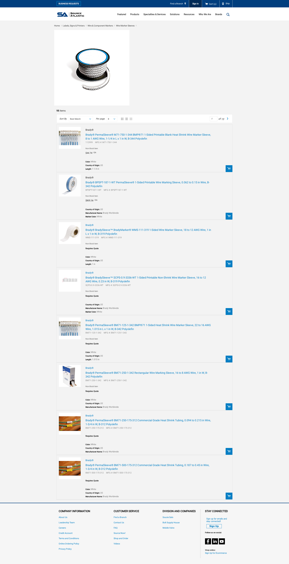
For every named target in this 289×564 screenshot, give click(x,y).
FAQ (116, 528)
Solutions (175, 14)
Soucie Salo (168, 517)
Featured (121, 14)
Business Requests (69, 3)
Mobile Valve (168, 528)
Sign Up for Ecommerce (216, 553)
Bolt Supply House (171, 522)
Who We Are (205, 14)
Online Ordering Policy (69, 544)
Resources (189, 14)
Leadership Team (67, 522)
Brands (218, 14)
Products (134, 14)
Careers (62, 528)
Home (57, 25)
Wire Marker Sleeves (125, 25)
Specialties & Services (154, 14)
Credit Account (66, 533)
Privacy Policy (65, 549)
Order (229, 168)
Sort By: (63, 119)
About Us (63, 517)
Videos (117, 544)
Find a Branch (176, 3)
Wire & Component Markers (100, 25)
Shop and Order (121, 538)
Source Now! (120, 533)
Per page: (100, 119)
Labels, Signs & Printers (74, 25)
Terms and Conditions (69, 538)
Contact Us (119, 522)
